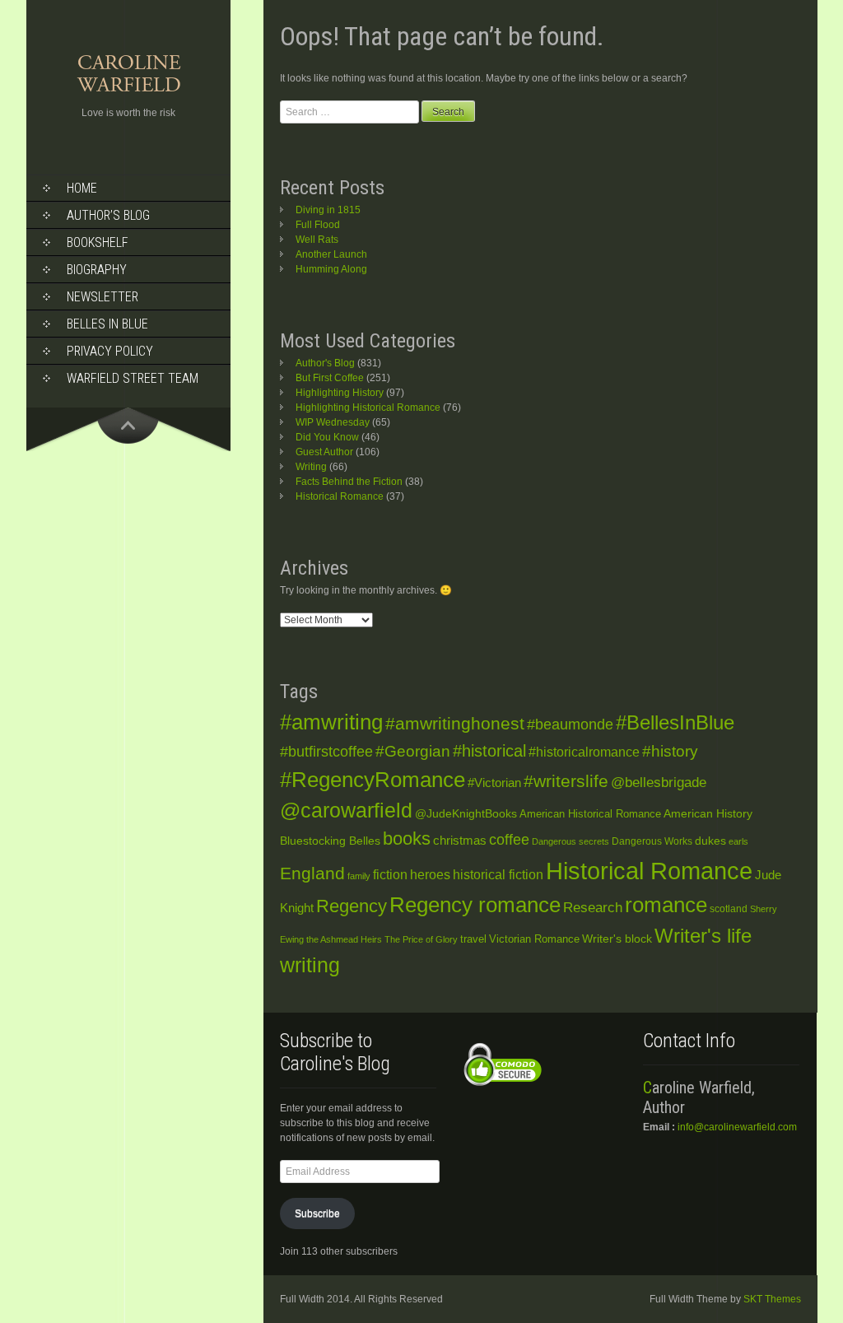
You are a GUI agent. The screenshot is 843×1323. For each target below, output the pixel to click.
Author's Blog (325, 363)
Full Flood (318, 225)
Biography (97, 269)
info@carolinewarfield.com (737, 1127)
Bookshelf (97, 242)
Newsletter (102, 297)
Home (82, 188)
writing (310, 965)
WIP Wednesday (333, 422)
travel (473, 939)
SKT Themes (772, 1299)
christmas (460, 840)
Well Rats (317, 239)
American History (708, 813)
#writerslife (566, 780)
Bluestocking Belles (330, 841)
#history (670, 751)
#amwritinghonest (454, 723)
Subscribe (317, 1213)
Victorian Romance (534, 939)
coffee (509, 840)
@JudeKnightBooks (466, 814)
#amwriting (331, 722)
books (407, 838)
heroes (430, 875)
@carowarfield (346, 810)
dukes (710, 841)
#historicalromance (584, 752)
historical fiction (498, 874)
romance (666, 904)
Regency (351, 906)
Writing (311, 467)
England (312, 873)
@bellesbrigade (658, 782)
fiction (390, 874)
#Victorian (494, 783)
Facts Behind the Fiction (349, 481)
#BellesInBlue (675, 723)
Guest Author (324, 452)
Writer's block (617, 939)
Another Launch (331, 254)
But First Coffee (330, 378)
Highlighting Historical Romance (368, 407)
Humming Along (331, 269)
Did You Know (327, 437)
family (358, 876)
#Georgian (412, 751)
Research (592, 907)
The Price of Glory (421, 939)
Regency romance (475, 904)
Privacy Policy (110, 351)
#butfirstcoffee (326, 751)
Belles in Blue (107, 324)
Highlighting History (340, 392)
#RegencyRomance (372, 779)
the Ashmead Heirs (344, 939)
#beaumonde (570, 724)
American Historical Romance (590, 814)
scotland (729, 909)
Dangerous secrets (570, 841)
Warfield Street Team (132, 378)
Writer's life (703, 936)
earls (738, 841)
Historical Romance (340, 496)
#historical (489, 751)
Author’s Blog (108, 215)
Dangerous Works (652, 841)
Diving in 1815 (328, 210)
